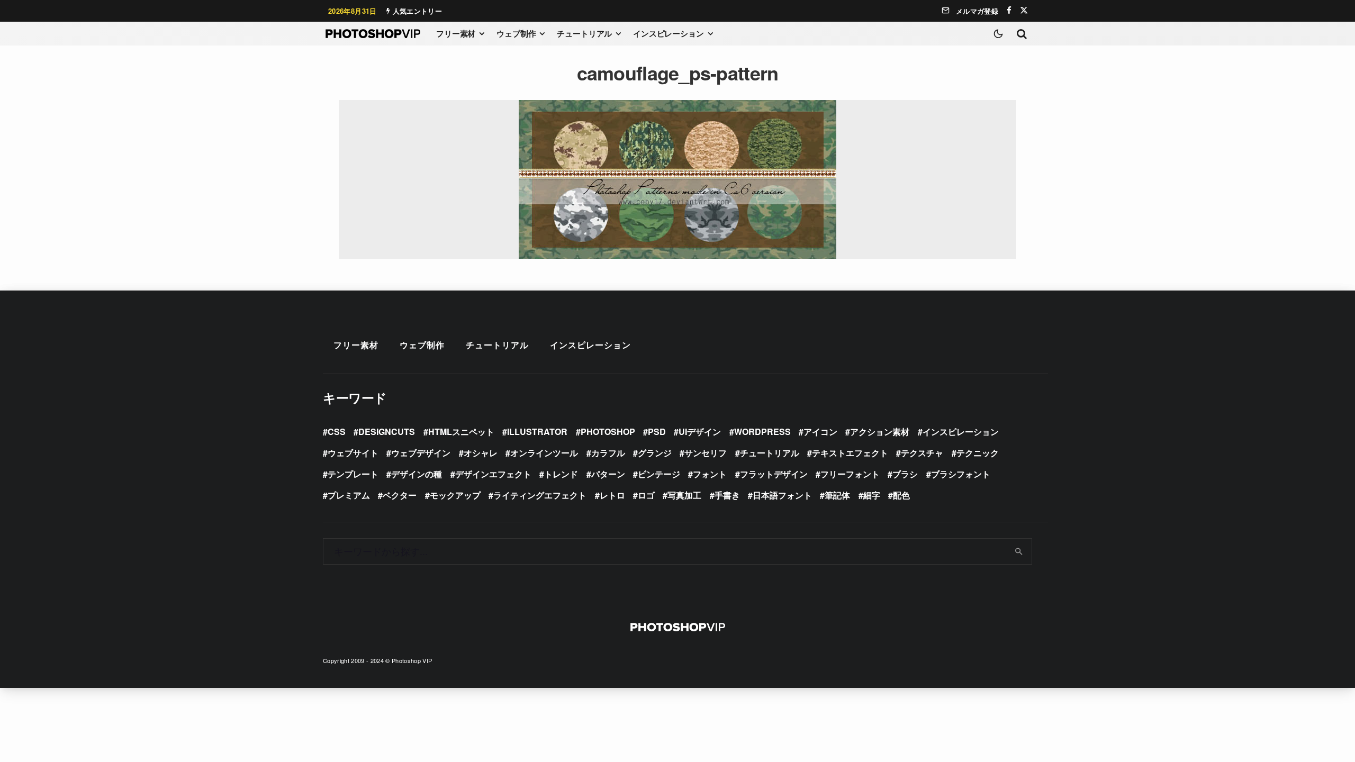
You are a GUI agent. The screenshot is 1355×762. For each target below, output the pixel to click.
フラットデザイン (774, 474)
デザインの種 (416, 474)
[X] (1024, 10)
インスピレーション (668, 33)
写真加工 (684, 495)
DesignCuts (386, 431)
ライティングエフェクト (539, 495)
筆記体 (837, 495)
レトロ (612, 495)
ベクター (400, 495)
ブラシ (905, 474)
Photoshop (608, 431)
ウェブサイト (353, 453)
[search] (1019, 551)
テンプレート (353, 474)
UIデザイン (700, 431)
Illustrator (537, 431)
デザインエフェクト (493, 474)
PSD (657, 431)
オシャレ (481, 453)
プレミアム (349, 495)
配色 (901, 495)
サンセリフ (705, 453)
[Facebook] (1009, 10)
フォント (710, 474)
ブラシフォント (960, 474)
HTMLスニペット (461, 431)
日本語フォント (782, 495)
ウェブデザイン (420, 453)
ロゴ (646, 495)
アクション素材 (879, 431)
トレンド (561, 474)
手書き (727, 495)
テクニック (977, 453)
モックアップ (455, 495)
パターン (608, 474)
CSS (337, 431)
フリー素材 (455, 33)
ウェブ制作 (516, 33)
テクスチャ (922, 453)
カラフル (608, 453)
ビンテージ (659, 474)
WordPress (762, 431)
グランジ (655, 453)
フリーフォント (850, 474)
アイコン (820, 431)
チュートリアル (584, 33)
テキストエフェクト (850, 453)
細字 (871, 495)
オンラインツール (544, 453)
